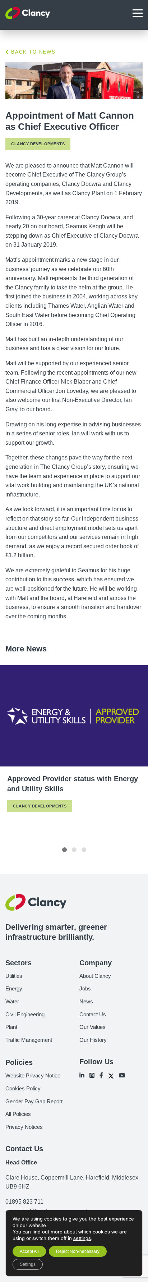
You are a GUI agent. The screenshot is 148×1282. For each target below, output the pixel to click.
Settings (28, 1264)
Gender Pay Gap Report (34, 1101)
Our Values (92, 1027)
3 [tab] (84, 849)
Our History (93, 1040)
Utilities (13, 976)
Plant (11, 1027)
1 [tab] (64, 849)
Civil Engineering (25, 1014)
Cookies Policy (23, 1088)
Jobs (85, 988)
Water (12, 1001)
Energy (13, 988)
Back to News (32, 52)
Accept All (29, 1251)
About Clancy (95, 976)
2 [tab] (74, 849)
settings (82, 1238)
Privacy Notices (24, 1127)
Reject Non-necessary (78, 1251)
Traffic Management (28, 1040)
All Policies (18, 1114)
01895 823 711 (24, 1202)
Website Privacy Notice (32, 1075)
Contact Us (92, 1014)
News (86, 1001)
